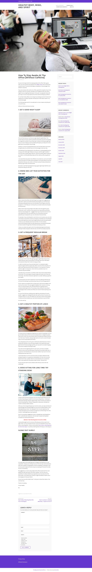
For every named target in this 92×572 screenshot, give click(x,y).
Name (22, 527)
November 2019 (61, 147)
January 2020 (61, 142)
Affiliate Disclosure (22, 562)
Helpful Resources (59, 5)
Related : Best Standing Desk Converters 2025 (35, 419)
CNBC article (40, 84)
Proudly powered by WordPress (39, 569)
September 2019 (61, 153)
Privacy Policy (21, 559)
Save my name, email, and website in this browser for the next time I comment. (24, 541)
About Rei (72, 6)
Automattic (56, 569)
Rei (23, 79)
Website (22, 534)
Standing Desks (69, 5)
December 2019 (61, 144)
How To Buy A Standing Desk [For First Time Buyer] (26, 500)
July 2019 (60, 158)
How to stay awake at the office (26, 493)
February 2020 (61, 139)
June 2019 (60, 161)
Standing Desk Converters (61, 6)
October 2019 (61, 150)
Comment (23, 512)
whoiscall (60, 112)
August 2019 (60, 156)
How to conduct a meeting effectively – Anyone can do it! (45, 500)
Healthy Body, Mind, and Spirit (29, 6)
